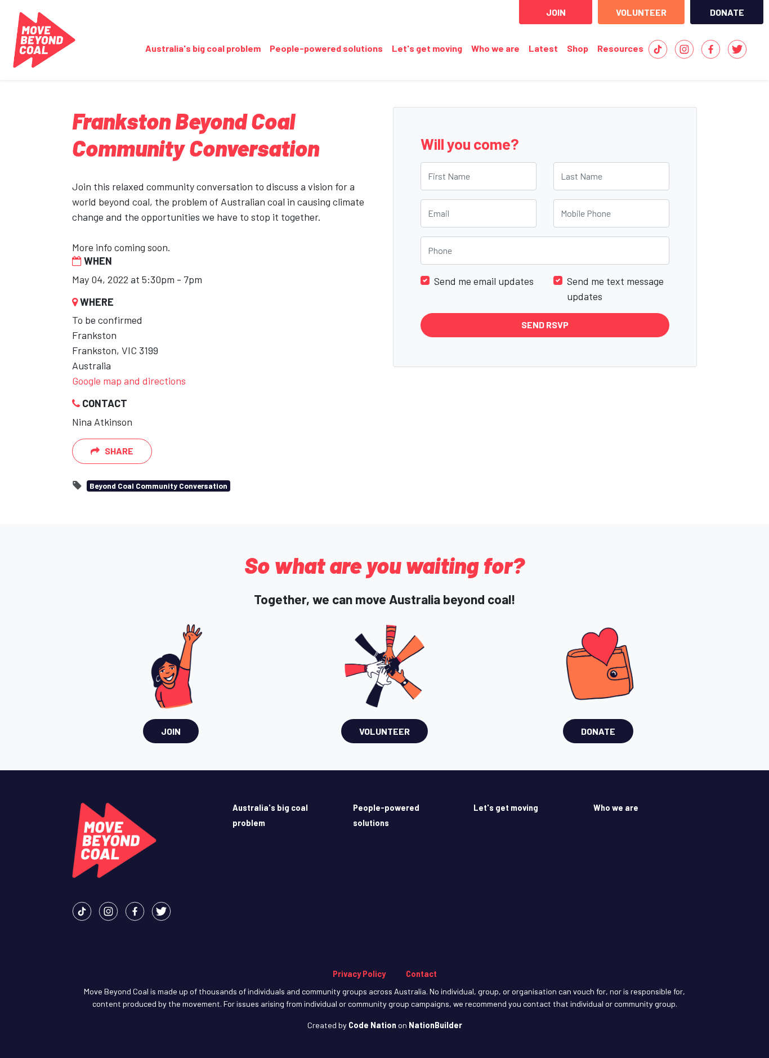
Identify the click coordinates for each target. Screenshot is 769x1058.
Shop (577, 48)
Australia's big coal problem (203, 48)
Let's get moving (427, 48)
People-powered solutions (326, 48)
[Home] (44, 40)
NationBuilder (435, 1025)
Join (556, 12)
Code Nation (372, 1025)
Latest (543, 48)
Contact (421, 974)
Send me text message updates (615, 288)
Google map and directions (129, 380)
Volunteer (641, 12)
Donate (727, 12)
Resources (620, 48)
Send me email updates (484, 280)
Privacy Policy (359, 974)
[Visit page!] (658, 48)
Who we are (495, 48)
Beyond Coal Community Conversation (158, 485)
